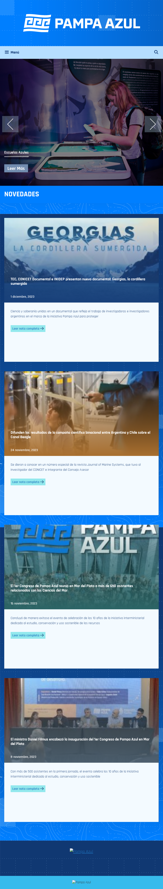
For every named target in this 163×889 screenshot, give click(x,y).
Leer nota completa (25, 328)
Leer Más (16, 168)
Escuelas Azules (16, 152)
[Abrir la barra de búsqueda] (158, 52)
